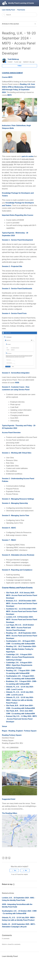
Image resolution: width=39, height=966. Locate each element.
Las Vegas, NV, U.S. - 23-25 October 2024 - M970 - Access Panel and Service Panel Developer (20, 627)
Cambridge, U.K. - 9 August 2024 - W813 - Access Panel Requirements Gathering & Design (20, 657)
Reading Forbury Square (12, 735)
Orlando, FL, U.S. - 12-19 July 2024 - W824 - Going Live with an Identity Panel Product (20, 700)
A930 (17, 382)
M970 (9, 95)
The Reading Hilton (9, 813)
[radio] (14, 870)
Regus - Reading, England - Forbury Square (19, 731)
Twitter (6, 858)
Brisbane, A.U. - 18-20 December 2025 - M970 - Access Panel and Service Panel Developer (21, 603)
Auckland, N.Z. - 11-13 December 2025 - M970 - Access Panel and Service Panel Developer (21, 611)
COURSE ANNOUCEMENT (12, 73)
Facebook (3, 858)
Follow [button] (19, 65)
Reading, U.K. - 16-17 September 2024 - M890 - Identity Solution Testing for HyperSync (21, 649)
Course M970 (7, 77)
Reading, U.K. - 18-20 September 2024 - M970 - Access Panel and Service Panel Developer (21, 635)
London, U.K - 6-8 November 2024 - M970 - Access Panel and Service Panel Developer (21, 619)
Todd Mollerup (13, 59)
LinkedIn (9, 858)
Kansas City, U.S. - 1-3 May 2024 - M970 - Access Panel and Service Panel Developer (21, 718)
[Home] (4, 3)
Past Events (21, 10)
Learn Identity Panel (8, 10)
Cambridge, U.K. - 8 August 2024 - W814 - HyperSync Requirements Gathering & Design (19, 665)
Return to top (7, 884)
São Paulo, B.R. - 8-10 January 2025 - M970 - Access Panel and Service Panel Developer (21, 595)
